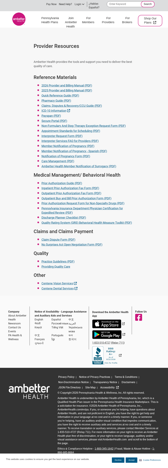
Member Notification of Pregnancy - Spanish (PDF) (74, 151)
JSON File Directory (69, 387)
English (39, 319)
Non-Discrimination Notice (73, 382)
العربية (72, 323)
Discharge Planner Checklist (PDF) (64, 217)
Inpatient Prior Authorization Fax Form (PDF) (70, 188)
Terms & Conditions (126, 377)
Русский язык (60, 323)
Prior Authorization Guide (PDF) (62, 183)
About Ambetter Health (17, 317)
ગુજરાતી (39, 343)
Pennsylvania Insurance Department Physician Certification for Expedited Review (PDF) (82, 210)
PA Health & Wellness (15, 337)
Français (40, 339)
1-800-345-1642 (104, 448)
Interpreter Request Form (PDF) (62, 136)
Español (56, 319)
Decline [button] (118, 460)
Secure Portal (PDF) (54, 121)
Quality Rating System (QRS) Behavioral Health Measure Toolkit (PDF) (87, 222)
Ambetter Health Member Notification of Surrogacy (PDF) (79, 166)
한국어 (72, 339)
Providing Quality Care (56, 266)
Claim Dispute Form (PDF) (58, 239)
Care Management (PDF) (58, 161)
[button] (150, 460)
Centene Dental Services (60, 288)
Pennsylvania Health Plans (50, 20)
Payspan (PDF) (51, 115)
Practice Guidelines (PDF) (58, 261)
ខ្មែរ (53, 339)
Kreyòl (38, 327)
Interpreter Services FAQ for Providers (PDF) (70, 141)
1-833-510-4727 (101, 342)
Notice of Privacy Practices (94, 377)
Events (12, 331)
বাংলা (71, 335)
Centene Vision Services (60, 283)
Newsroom (14, 323)
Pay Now (51, 4)
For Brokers (127, 20)
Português (57, 335)
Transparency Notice (105, 382)
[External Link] (106, 355)
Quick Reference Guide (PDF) (60, 95)
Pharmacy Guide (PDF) (56, 100)
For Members (88, 20)
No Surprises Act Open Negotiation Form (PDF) (72, 244)
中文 (71, 319)
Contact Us (14, 327)
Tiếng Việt (57, 327)
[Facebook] (138, 317)
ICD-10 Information (56, 110)
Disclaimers (128, 382)
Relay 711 (118, 342)
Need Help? (65, 4)
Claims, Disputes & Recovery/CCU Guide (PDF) (72, 105)
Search (148, 4)
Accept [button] (131, 460)
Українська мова (75, 329)
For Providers (108, 20)
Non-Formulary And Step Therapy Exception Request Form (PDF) (84, 125)
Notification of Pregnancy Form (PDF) (66, 156)
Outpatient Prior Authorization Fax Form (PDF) (71, 193)
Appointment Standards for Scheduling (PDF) (71, 131)
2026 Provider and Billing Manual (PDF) (67, 85)
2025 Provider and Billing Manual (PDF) (67, 90)
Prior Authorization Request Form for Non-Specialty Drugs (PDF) (83, 203)
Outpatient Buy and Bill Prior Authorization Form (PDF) (76, 198)
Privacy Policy (66, 377)
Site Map (90, 387)
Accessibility (107, 387)
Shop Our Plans (153, 20)
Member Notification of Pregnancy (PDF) (68, 146)
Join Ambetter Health (71, 22)
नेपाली (38, 323)
